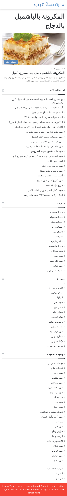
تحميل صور (58, 231)
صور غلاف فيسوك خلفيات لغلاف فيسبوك (44, 146)
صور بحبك (58, 460)
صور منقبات (57, 378)
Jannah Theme (9, 486)
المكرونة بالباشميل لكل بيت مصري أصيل (38, 73)
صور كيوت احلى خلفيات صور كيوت (47, 141)
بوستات (59, 421)
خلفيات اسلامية (56, 246)
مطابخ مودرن (57, 336)
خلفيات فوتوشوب (55, 270)
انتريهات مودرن (56, 287)
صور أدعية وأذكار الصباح (52, 416)
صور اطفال (58, 407)
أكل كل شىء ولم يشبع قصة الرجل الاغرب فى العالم (39, 127)
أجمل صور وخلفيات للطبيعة (50, 175)
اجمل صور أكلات (55, 161)
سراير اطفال (57, 312)
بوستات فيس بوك (55, 363)
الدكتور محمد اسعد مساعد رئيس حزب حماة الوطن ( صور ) (36, 122)
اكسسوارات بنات (55, 441)
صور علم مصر (56, 261)
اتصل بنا (59, 473)
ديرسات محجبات (55, 346)
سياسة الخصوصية (55, 468)
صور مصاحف (57, 382)
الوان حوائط (57, 436)
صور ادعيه (58, 373)
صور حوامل (57, 455)
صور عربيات (57, 451)
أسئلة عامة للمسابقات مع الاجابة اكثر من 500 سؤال (39, 107)
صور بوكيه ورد (56, 392)
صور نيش (58, 302)
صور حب (59, 426)
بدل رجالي (58, 397)
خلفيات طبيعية (56, 212)
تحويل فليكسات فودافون (51, 412)
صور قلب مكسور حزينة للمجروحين (46, 151)
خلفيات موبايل (56, 222)
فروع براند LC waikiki (53, 185)
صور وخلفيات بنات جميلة (51, 171)
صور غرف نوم (56, 331)
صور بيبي (58, 256)
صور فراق (58, 446)
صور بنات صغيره (55, 387)
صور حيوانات (57, 251)
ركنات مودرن (57, 341)
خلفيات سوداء (56, 217)
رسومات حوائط (55, 322)
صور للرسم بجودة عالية (52, 166)
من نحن (59, 478)
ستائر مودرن (57, 292)
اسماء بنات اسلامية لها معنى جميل (47, 112)
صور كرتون (58, 265)
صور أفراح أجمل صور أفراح (50, 180)
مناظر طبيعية (57, 241)
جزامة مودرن (56, 326)
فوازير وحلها (57, 431)
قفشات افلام (57, 368)
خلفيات (59, 236)
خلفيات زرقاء (57, 227)
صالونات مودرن (56, 317)
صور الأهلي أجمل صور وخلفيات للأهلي (45, 190)
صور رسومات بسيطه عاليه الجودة (47, 136)
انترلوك (59, 297)
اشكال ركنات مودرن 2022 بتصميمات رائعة (43, 195)
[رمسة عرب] (46, 4)
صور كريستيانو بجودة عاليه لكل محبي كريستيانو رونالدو (38, 156)
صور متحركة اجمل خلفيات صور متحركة (44, 132)
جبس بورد (58, 307)
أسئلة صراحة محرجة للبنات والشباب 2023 (43, 117)
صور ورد (59, 402)
